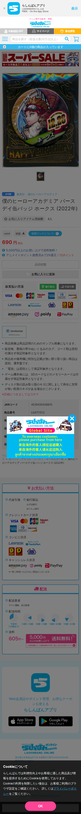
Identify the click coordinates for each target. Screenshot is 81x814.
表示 (74, 8)
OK (40, 806)
